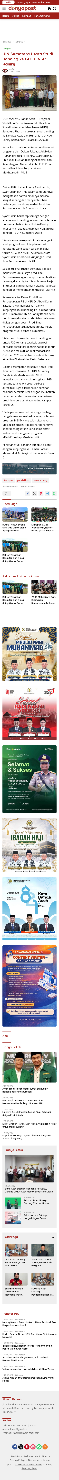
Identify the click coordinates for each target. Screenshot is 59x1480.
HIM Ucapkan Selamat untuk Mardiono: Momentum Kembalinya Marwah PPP (23, 1102)
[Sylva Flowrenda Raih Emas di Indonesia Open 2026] (16, 1279)
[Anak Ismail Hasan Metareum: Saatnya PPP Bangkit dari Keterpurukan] (29, 1067)
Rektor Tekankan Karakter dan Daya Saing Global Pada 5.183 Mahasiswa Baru (14, 558)
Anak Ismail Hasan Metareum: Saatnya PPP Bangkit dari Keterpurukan (25, 1090)
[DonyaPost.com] (22, 8)
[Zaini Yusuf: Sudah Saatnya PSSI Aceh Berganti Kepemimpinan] (42, 1250)
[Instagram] (33, 1447)
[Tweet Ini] (34, 493)
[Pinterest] (27, 1447)
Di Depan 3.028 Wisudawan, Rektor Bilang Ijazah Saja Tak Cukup (43, 527)
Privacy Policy (17, 1460)
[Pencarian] (55, 8)
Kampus (6, 48)
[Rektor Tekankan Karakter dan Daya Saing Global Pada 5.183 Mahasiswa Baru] (15, 545)
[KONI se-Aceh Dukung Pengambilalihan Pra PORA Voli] (42, 1279)
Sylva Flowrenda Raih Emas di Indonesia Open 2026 (14, 1291)
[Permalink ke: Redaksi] (5, 70)
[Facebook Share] (27, 493)
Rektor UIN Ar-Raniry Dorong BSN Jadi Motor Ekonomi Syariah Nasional (38, 1202)
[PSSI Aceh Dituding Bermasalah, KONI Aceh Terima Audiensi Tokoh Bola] (16, 1250)
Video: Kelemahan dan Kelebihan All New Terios (28, 1369)
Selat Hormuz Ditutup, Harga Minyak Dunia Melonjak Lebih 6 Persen (37, 1217)
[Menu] (4, 8)
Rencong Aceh (29, 1468)
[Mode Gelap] (49, 8)
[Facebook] (14, 1447)
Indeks (46, 1460)
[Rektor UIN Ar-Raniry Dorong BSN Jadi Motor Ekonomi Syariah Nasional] (13, 1203)
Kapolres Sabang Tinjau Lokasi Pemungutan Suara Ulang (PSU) (26, 1137)
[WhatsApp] (39, 1447)
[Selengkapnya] (52, 1237)
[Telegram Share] (47, 493)
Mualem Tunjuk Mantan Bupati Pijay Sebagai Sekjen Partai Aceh (26, 1113)
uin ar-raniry (40, 480)
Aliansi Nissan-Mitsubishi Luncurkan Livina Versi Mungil (28, 1379)
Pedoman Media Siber (36, 1456)
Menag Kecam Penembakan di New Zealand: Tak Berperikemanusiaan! (29, 1324)
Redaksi (12, 69)
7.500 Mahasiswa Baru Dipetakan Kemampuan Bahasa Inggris (43, 600)
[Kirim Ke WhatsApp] (54, 493)
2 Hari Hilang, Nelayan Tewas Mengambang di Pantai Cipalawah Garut (27, 1347)
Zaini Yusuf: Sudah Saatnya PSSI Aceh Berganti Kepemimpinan (41, 1262)
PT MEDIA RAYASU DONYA (28, 1464)
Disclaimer (33, 1460)
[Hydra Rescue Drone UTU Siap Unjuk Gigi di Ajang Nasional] (15, 514)
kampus (8, 480)
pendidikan (23, 480)
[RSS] (45, 1447)
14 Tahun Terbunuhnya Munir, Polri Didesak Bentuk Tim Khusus (25, 1359)
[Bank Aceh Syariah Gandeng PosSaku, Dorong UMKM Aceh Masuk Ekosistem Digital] (29, 1168)
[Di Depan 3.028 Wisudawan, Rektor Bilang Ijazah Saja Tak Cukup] (44, 514)
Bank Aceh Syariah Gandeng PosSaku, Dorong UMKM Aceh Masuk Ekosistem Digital (29, 1190)
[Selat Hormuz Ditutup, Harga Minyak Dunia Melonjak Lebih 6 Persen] (13, 1218)
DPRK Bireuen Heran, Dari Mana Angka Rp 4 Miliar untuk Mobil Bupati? (29, 1125)
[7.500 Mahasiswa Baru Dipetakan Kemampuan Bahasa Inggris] (44, 587)
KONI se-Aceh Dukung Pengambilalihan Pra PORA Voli (42, 1291)
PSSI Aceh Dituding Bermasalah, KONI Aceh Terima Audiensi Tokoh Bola (16, 1262)
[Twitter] (20, 1447)
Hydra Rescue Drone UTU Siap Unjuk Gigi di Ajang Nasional (14, 527)
